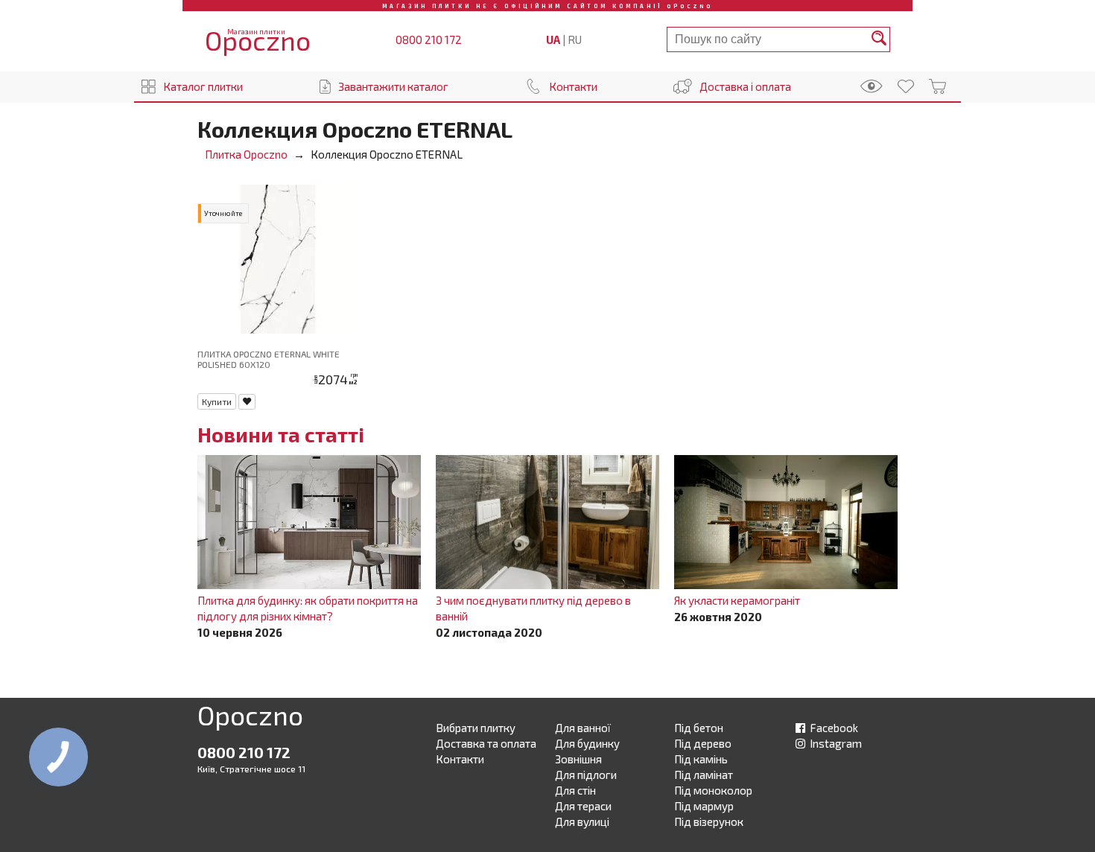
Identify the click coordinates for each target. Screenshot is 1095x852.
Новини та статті (280, 434)
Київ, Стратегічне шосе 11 (251, 768)
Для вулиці (582, 821)
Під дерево (702, 743)
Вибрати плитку (475, 727)
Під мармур (704, 806)
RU (575, 39)
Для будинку (587, 743)
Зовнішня (578, 759)
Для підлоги (586, 774)
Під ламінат (703, 774)
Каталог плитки (203, 86)
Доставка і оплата (745, 86)
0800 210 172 (429, 39)
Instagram (834, 743)
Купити (217, 401)
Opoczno (250, 718)
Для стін (575, 790)
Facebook (832, 727)
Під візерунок (708, 821)
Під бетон (698, 727)
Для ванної (583, 727)
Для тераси (583, 806)
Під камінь (701, 759)
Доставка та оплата (486, 743)
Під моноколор (713, 790)
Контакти (573, 86)
